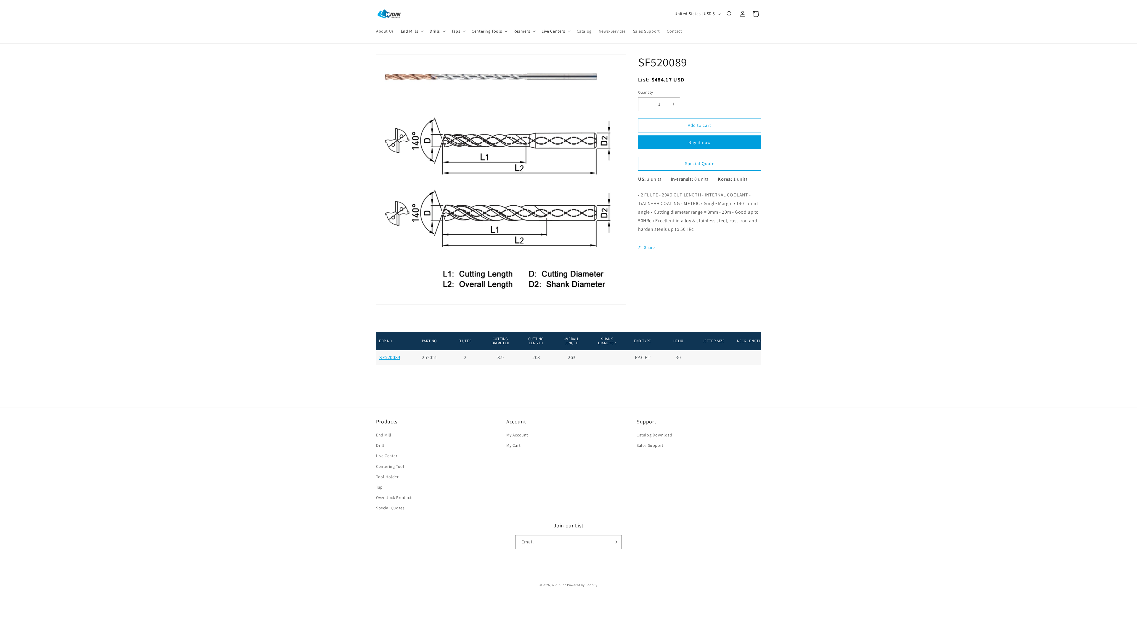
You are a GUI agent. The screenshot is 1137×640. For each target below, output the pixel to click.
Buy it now (699, 142)
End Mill (383, 435)
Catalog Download (654, 435)
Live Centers (553, 31)
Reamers (521, 31)
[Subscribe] (615, 542)
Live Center (387, 455)
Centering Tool (390, 466)
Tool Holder (387, 476)
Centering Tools (487, 31)
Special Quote (699, 163)
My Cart (513, 445)
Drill (380, 445)
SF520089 (389, 357)
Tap (379, 487)
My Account (517, 435)
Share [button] (649, 247)
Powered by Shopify (582, 585)
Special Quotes (390, 508)
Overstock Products (395, 497)
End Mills (409, 31)
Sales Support (650, 445)
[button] (411, 31)
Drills (435, 31)
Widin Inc (559, 585)
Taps (456, 31)
